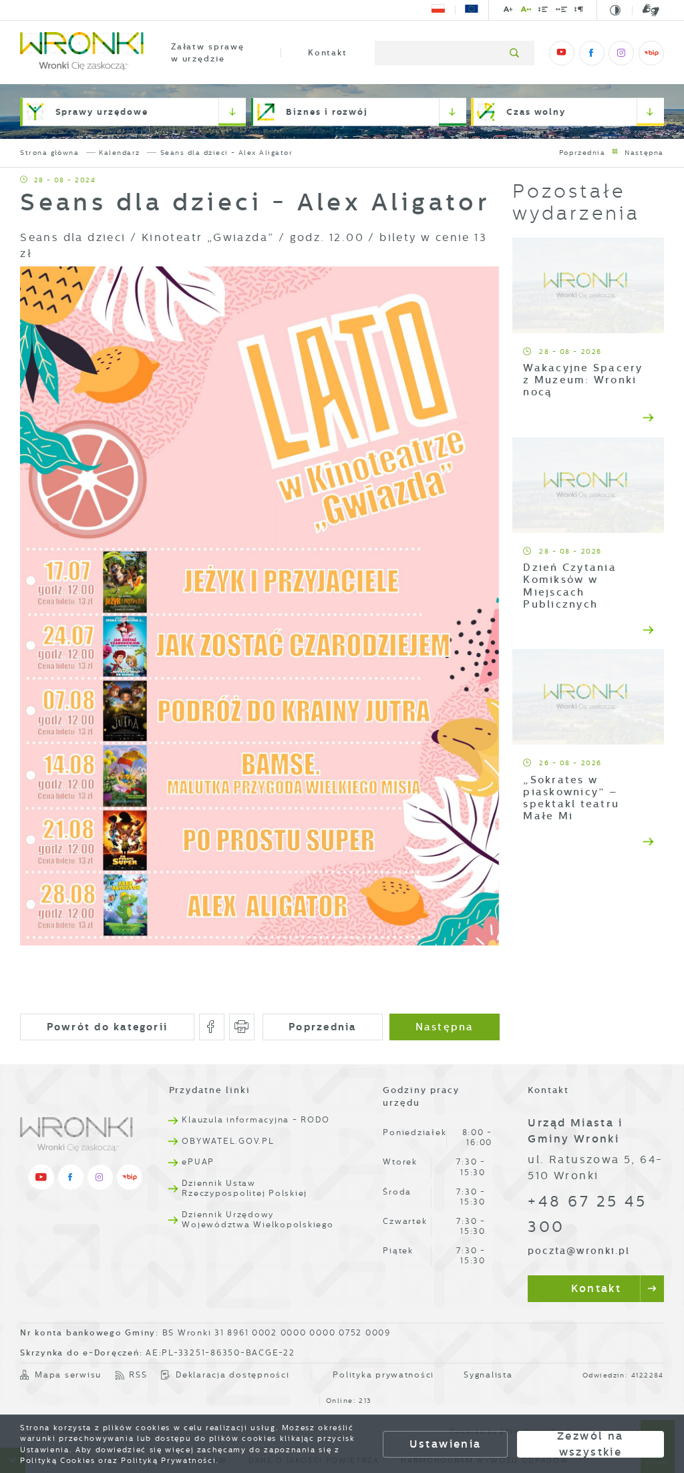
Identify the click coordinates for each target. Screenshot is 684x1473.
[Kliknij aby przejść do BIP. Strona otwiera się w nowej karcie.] (651, 53)
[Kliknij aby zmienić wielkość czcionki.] (509, 12)
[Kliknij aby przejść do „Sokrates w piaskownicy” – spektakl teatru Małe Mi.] (588, 697)
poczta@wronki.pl (579, 1251)
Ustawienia (445, 1444)
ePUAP (198, 1162)
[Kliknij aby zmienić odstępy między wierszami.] (543, 12)
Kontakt (327, 52)
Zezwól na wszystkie (590, 1444)
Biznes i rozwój (327, 112)
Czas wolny (536, 112)
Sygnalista (488, 1375)
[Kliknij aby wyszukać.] (515, 53)
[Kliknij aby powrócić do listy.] (615, 153)
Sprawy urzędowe (101, 112)
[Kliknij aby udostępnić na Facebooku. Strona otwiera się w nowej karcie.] (212, 1027)
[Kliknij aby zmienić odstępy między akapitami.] (579, 12)
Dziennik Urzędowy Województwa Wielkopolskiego (257, 1219)
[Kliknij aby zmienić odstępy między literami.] (526, 12)
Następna (644, 152)
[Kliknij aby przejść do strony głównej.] (82, 53)
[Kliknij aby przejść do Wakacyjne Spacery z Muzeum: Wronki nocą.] (588, 285)
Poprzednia (582, 152)
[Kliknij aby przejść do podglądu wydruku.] (242, 1027)
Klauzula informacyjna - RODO (255, 1119)
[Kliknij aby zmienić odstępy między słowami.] (561, 12)
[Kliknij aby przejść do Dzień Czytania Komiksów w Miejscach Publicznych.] (588, 485)
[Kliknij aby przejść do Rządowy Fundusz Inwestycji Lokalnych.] (438, 10)
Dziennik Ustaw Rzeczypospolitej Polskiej (244, 1188)
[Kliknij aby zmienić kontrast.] (616, 10)
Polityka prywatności (383, 1375)
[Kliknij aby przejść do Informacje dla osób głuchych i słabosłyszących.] (646, 10)
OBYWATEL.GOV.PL (228, 1141)
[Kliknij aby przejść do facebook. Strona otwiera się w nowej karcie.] (592, 53)
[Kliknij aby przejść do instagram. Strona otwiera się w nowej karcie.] (621, 53)
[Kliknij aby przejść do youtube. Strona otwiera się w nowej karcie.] (561, 53)
